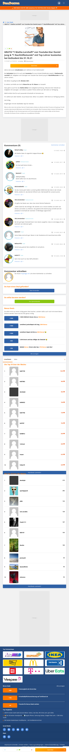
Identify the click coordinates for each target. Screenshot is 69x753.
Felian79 (22, 465)
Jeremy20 (23, 558)
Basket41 (20, 173)
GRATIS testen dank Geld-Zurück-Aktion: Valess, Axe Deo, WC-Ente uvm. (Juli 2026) (29, 713)
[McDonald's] (33, 663)
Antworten (17, 156)
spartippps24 (24, 491)
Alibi (21, 501)
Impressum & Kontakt (11, 745)
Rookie (22, 545)
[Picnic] (12, 671)
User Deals (10, 22)
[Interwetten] (12, 663)
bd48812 (22, 434)
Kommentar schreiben (58, 145)
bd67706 (22, 413)
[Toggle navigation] (63, 3)
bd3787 (22, 423)
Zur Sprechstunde (34, 301)
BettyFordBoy (20, 150)
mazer (22, 454)
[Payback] (54, 663)
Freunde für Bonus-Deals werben (29, 704)
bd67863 (22, 381)
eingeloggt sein (25, 273)
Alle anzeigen (34, 354)
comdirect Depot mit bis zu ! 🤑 (33, 332)
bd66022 (22, 402)
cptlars (22, 161)
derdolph (22, 392)
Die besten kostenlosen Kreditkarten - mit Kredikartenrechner (23, 720)
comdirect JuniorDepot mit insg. (33, 324)
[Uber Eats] (54, 671)
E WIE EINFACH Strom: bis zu (32, 317)
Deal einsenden (34, 290)
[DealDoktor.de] (11, 3)
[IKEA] (54, 654)
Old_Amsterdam (24, 200)
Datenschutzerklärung (51, 745)
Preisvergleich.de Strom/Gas (27, 689)
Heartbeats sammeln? (34, 472)
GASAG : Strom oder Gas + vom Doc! (36, 347)
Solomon (22, 577)
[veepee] (12, 679)
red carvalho (23, 512)
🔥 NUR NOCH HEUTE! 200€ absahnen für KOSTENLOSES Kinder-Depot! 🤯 (34, 8)
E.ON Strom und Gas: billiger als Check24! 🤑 (33, 339)
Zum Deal (34, 66)
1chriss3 (22, 444)
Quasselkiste (24, 567)
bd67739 (22, 371)
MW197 (22, 532)
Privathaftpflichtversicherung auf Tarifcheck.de (33, 696)
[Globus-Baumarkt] (33, 654)
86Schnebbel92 (21, 186)
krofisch (21, 61)
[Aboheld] (12, 654)
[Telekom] (33, 671)
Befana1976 (20, 243)
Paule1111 (23, 522)
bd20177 (19, 255)
